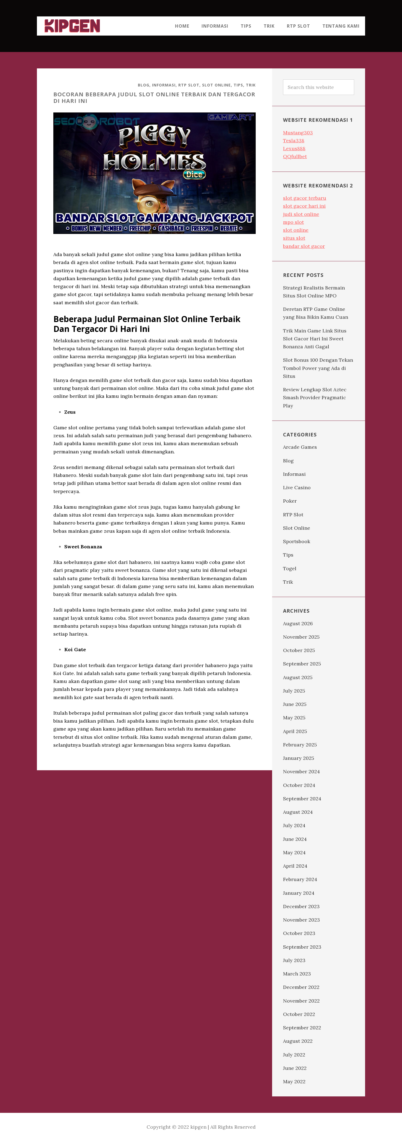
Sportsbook (296, 541)
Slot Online (216, 85)
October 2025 (299, 650)
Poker (290, 501)
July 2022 (294, 1055)
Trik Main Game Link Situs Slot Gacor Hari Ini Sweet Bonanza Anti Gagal (314, 339)
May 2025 (294, 717)
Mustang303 (298, 132)
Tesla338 (293, 140)
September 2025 (302, 664)
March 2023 (297, 974)
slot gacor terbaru (304, 198)
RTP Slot (188, 85)
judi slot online (301, 214)
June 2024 (295, 839)
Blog (143, 85)
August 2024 (298, 812)
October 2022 (299, 1014)
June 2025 (295, 704)
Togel (289, 568)
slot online (295, 230)
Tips (238, 85)
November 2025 (301, 637)
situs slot (294, 238)
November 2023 (301, 920)
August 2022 (298, 1041)
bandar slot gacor (304, 246)
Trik (251, 85)
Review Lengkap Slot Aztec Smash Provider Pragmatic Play (314, 397)
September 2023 (302, 947)
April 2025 (295, 731)
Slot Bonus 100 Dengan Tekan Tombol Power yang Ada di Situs (318, 368)
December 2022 (301, 987)
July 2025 (294, 691)
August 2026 (298, 623)
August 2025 (298, 677)
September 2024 (302, 798)
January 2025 (298, 758)
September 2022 (302, 1027)
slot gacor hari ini (304, 206)
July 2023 (294, 960)
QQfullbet (295, 156)
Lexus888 (294, 148)
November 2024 (301, 771)
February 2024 (300, 879)
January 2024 (298, 893)
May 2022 (294, 1081)
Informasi (164, 85)
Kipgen (72, 26)
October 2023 (299, 933)
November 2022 (301, 1001)
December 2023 (301, 906)
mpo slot (293, 222)
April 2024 (295, 866)
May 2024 (294, 852)
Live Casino (297, 487)
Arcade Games (300, 447)
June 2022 (295, 1068)
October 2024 (299, 785)
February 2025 (300, 745)
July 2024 (294, 825)
